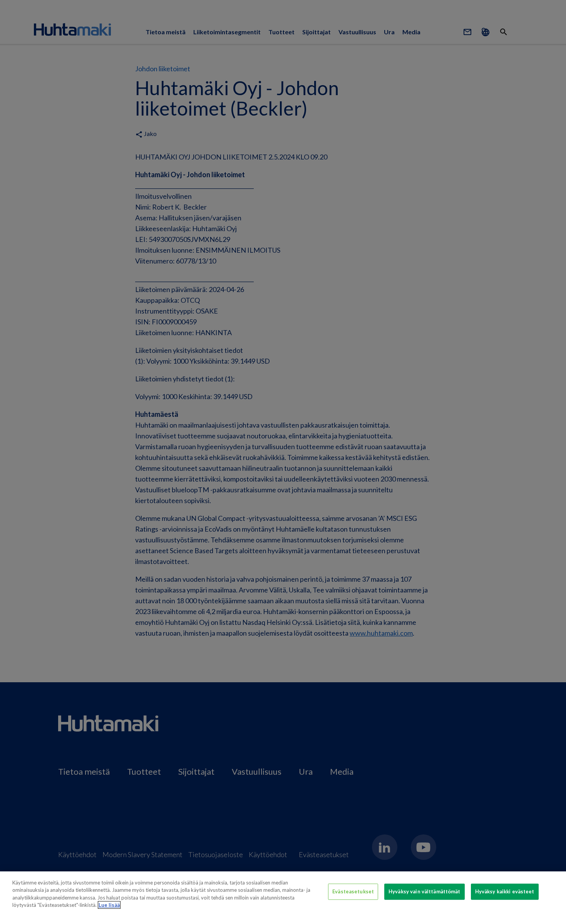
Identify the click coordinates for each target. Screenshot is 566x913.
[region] (283, 892)
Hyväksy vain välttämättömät (424, 891)
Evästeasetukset (353, 891)
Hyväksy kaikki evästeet (504, 891)
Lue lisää (109, 905)
